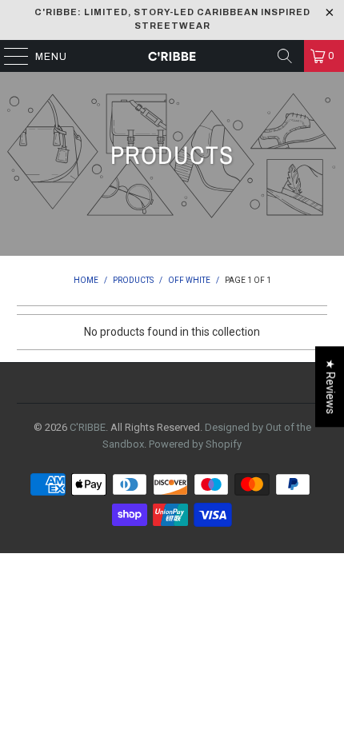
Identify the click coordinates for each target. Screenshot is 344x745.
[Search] (285, 56)
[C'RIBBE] (172, 56)
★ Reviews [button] (330, 386)
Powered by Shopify (195, 444)
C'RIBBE (88, 427)
